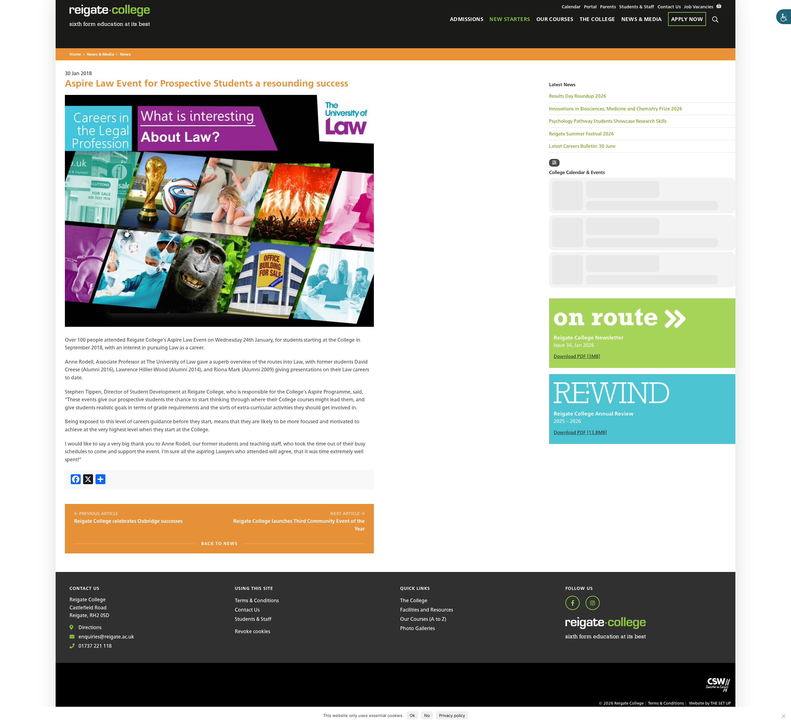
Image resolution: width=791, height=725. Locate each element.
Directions (89, 627)
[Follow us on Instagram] (595, 603)
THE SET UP (720, 703)
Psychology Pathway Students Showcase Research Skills (607, 121)
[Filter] (554, 163)
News (125, 54)
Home (75, 54)
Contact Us (247, 609)
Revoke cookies (252, 631)
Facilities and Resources (426, 609)
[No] (783, 716)
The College (413, 600)
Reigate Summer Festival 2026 (581, 134)
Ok (412, 715)
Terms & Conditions (257, 600)
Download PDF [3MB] (577, 356)
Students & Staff (253, 619)
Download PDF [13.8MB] (580, 432)
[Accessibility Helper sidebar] (783, 16)
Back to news (219, 543)
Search (716, 27)
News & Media (100, 54)
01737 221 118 (94, 646)
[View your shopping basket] (718, 6)
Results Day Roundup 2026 (577, 96)
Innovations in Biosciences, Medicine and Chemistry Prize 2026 (615, 109)
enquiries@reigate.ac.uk (105, 636)
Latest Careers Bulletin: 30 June (582, 146)
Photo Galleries (417, 628)
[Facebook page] (574, 603)
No (427, 715)
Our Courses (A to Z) (423, 619)
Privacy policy (452, 715)
